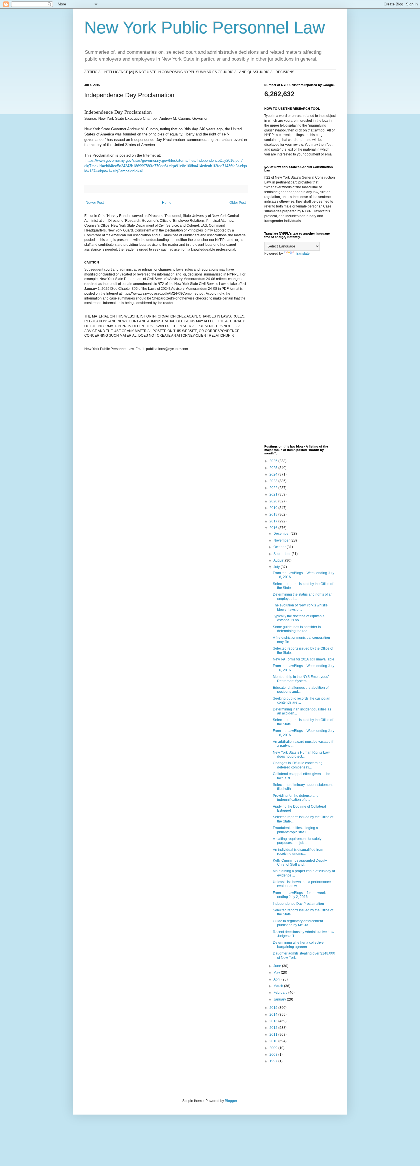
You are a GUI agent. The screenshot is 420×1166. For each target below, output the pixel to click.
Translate (302, 253)
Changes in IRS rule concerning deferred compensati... (298, 765)
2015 (273, 1008)
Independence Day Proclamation (298, 904)
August (279, 560)
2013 (273, 1021)
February (280, 993)
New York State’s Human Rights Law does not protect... (301, 754)
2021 (273, 494)
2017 (273, 521)
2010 (273, 1041)
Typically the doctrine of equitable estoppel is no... (299, 618)
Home (166, 203)
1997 (273, 1061)
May (277, 973)
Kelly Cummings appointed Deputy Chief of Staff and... (300, 862)
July (277, 567)
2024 (273, 474)
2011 (273, 1035)
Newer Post (95, 203)
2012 (273, 1028)
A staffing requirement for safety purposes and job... (297, 841)
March (278, 986)
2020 (273, 501)
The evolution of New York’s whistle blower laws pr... (300, 607)
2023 (273, 481)
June (277, 966)
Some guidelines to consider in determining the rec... (297, 629)
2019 (273, 508)
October (280, 547)
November (282, 540)
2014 (273, 1015)
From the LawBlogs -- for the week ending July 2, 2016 (299, 895)
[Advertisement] (300, 350)
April (277, 979)
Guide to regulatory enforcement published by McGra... (298, 923)
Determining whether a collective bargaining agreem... (298, 945)
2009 (273, 1048)
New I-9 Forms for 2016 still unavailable (303, 659)
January (280, 999)
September (282, 554)
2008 (273, 1055)
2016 (273, 528)
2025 (273, 468)
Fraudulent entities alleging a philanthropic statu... (295, 830)
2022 (273, 488)
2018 (273, 514)
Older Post (237, 203)
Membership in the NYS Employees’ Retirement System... (301, 679)
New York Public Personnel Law (204, 27)
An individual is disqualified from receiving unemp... (298, 852)
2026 (273, 461)
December (282, 534)
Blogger (231, 1101)
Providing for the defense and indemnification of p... (296, 798)
